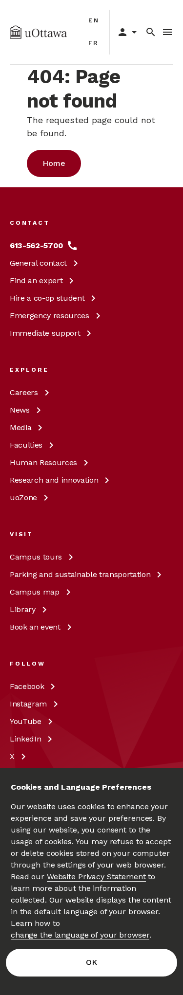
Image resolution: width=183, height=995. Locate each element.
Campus (36, 556)
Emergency (49, 315)
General (38, 263)
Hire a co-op (47, 298)
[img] (38, 32)
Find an (36, 280)
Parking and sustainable (80, 574)
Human (43, 462)
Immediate (45, 333)
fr (93, 42)
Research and (54, 480)
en (94, 20)
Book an (35, 627)
